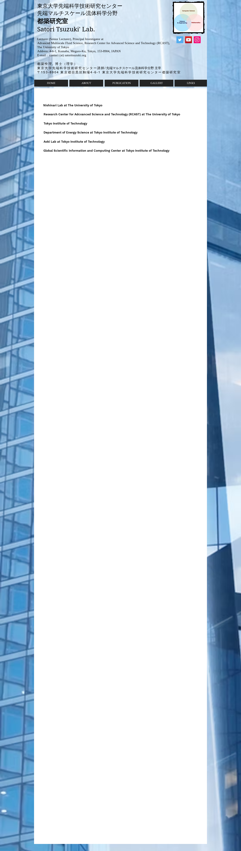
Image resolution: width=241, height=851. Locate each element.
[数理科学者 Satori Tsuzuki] (179, 39)
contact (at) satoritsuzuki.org (67, 55)
